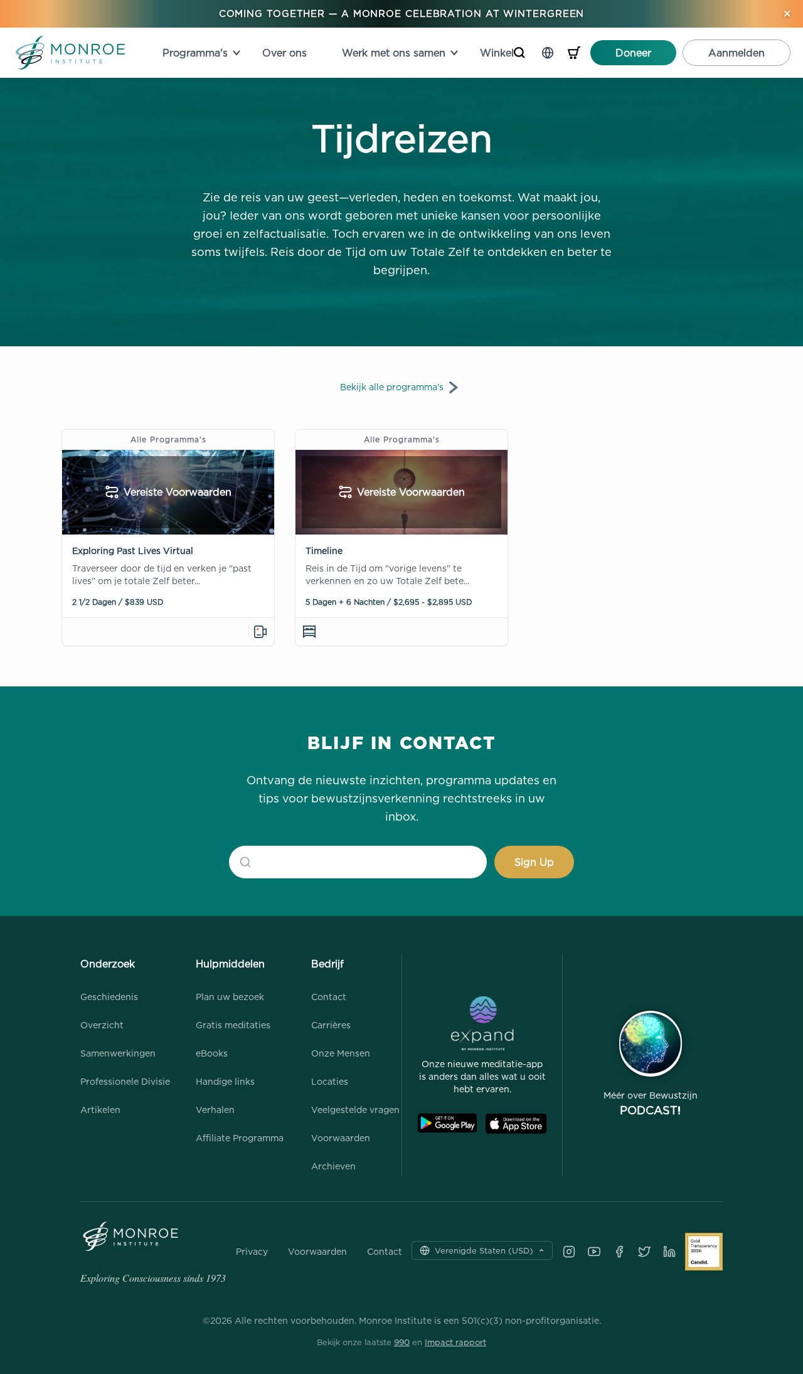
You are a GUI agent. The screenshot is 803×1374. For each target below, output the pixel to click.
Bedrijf (327, 963)
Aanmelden (736, 52)
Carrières (331, 1025)
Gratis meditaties (233, 1025)
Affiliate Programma (240, 1137)
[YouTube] (594, 1251)
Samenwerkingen (118, 1053)
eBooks (212, 1053)
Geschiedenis (109, 996)
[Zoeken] (519, 52)
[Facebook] (619, 1251)
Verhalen (215, 1109)
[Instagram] (569, 1251)
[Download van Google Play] (447, 1123)
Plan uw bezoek (230, 996)
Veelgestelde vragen (355, 1109)
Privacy (252, 1251)
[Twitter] (644, 1251)
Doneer (633, 52)
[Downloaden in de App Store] (516, 1123)
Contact (328, 996)
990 (402, 1342)
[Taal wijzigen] (548, 53)
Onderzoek (107, 963)
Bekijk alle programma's (392, 386)
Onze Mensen (340, 1053)
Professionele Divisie (125, 1081)
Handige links (225, 1081)
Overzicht (102, 1025)
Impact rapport (455, 1342)
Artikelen (100, 1109)
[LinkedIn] (669, 1251)
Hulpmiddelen (230, 963)
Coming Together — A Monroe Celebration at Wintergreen (402, 13)
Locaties (329, 1081)
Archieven (333, 1166)
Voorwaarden (340, 1137)
